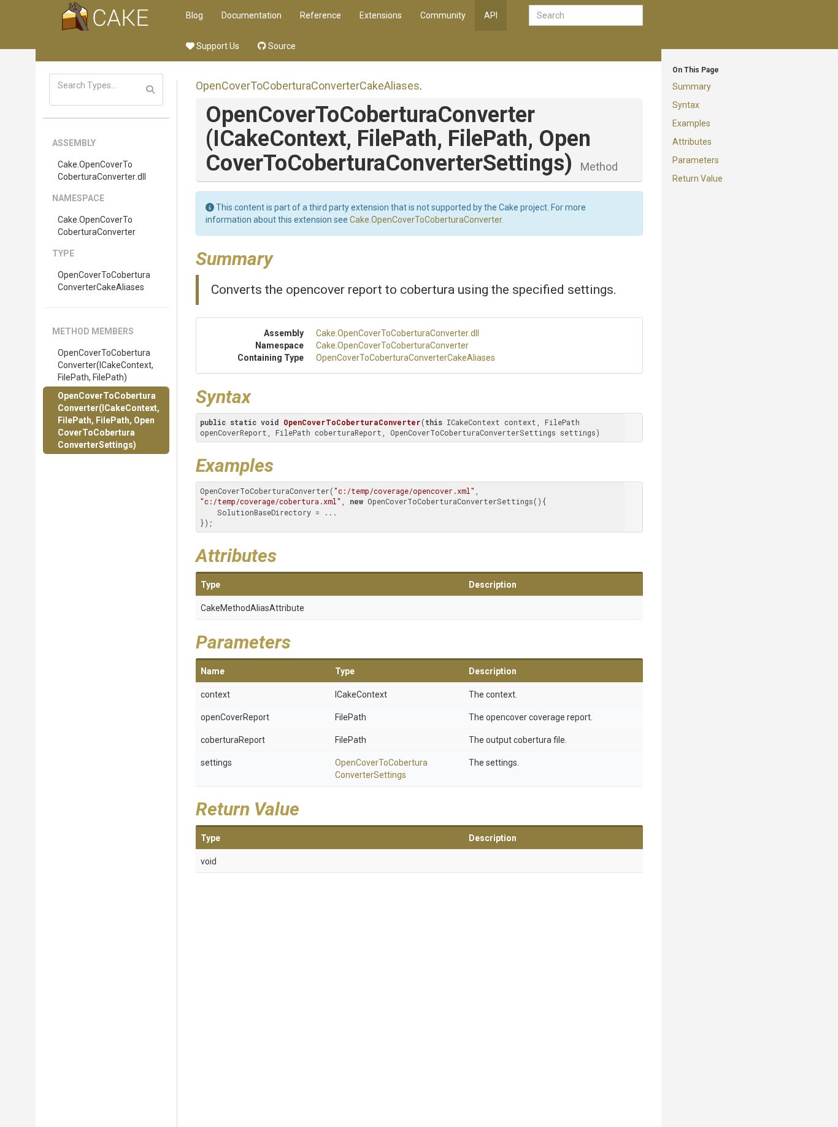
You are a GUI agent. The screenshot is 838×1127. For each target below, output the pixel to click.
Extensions (380, 15)
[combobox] (586, 15)
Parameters (695, 160)
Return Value (697, 178)
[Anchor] (282, 257)
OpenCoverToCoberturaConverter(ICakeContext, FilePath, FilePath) (105, 365)
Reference (320, 15)
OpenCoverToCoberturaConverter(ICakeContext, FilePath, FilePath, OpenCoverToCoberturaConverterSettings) (109, 420)
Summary (691, 86)
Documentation (251, 15)
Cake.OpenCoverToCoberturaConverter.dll (102, 171)
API (491, 15)
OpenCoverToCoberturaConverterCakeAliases (104, 281)
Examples (691, 123)
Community (443, 15)
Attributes (692, 142)
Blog (194, 15)
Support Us (216, 46)
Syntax (685, 105)
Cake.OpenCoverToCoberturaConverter (97, 226)
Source (281, 46)
